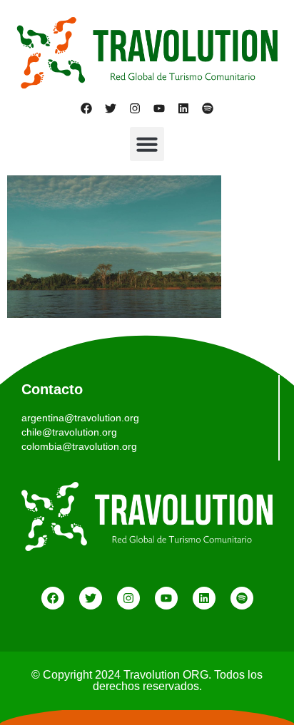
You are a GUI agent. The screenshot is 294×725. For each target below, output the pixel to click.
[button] (147, 144)
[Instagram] (134, 108)
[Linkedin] (183, 108)
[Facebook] (86, 108)
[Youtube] (159, 108)
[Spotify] (207, 108)
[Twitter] (110, 108)
